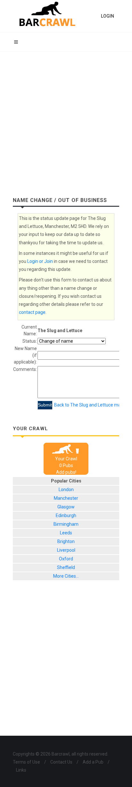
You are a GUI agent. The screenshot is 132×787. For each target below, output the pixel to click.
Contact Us (61, 762)
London (66, 489)
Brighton (66, 541)
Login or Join (40, 261)
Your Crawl (66, 458)
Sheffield (66, 567)
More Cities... (66, 576)
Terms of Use (26, 762)
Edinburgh (66, 515)
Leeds (66, 532)
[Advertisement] (66, 121)
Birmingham (66, 524)
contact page (32, 312)
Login (107, 16)
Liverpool (66, 550)
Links (21, 770)
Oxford (66, 558)
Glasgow (66, 506)
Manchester (66, 498)
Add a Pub (93, 762)
